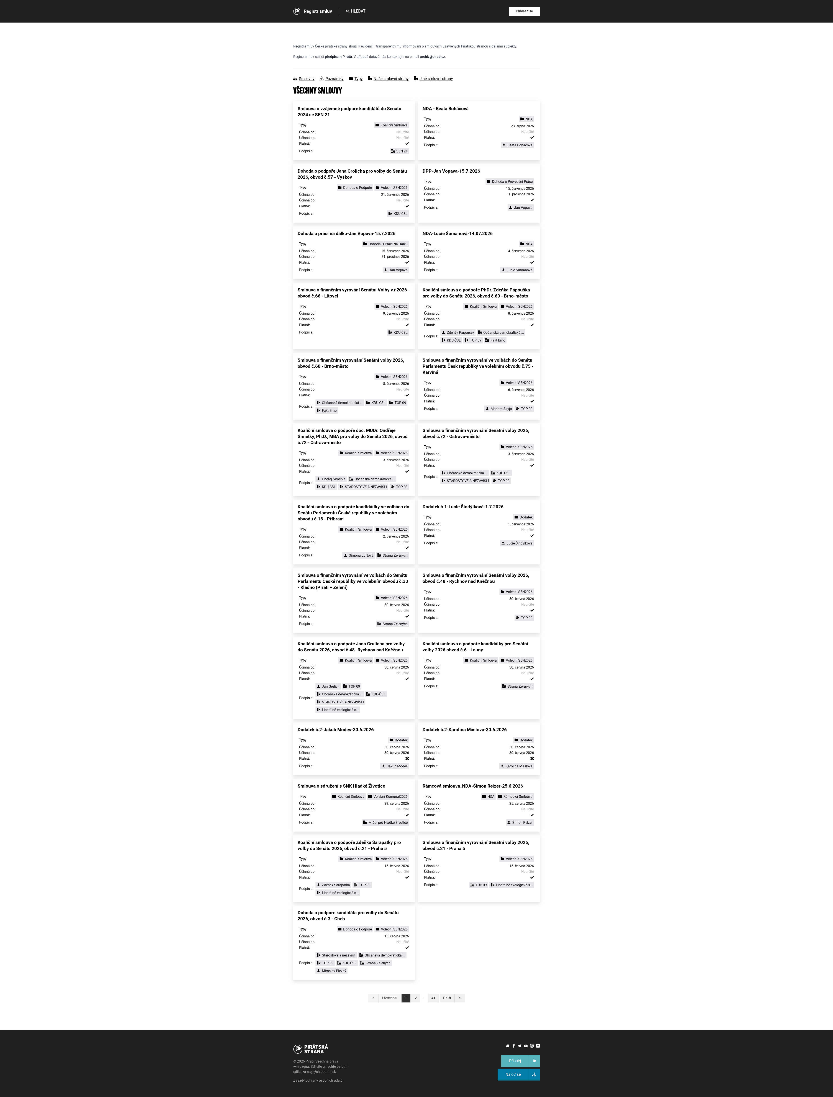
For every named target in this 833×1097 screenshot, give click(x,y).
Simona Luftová (361, 555)
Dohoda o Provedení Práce (512, 182)
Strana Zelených (395, 555)
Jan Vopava (523, 208)
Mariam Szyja (501, 409)
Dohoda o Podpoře (357, 188)
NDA (529, 119)
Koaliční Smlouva (394, 125)
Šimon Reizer (522, 823)
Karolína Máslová (519, 766)
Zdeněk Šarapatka (336, 885)
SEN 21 (402, 151)
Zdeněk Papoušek (460, 332)
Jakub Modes (397, 766)
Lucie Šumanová (520, 270)
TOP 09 (475, 340)
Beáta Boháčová (520, 145)
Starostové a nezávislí (339, 955)
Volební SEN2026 (394, 188)
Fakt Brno (497, 340)
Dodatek (526, 517)
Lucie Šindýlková (520, 543)
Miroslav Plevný (334, 971)
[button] (433, 998)
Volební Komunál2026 (391, 797)
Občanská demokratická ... (503, 332)
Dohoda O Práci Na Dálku (388, 244)
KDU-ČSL (401, 214)
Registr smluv (318, 11)
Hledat (358, 11)
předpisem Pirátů (338, 57)
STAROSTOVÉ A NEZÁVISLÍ (366, 487)
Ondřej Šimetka (333, 479)
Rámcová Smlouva (518, 797)
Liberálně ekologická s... (340, 710)
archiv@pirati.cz (432, 57)
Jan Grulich (330, 686)
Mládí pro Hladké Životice (388, 823)
